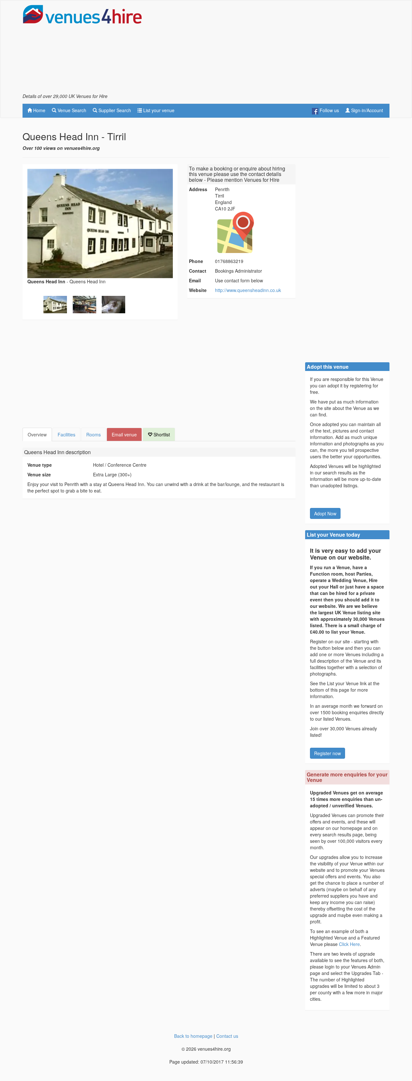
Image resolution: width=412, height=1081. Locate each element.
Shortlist (161, 434)
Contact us (227, 1036)
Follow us (328, 110)
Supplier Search (114, 110)
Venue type (39, 465)
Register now (327, 753)
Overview (37, 434)
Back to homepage (193, 1036)
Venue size (39, 474)
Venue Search (71, 110)
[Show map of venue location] (254, 232)
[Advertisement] (272, 49)
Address (198, 189)
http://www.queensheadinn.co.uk (248, 290)
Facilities (66, 434)
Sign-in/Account (366, 110)
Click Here (349, 944)
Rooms (93, 434)
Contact (197, 271)
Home (38, 110)
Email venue (124, 434)
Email (195, 280)
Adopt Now (325, 513)
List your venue (158, 110)
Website (198, 290)
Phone (196, 261)
